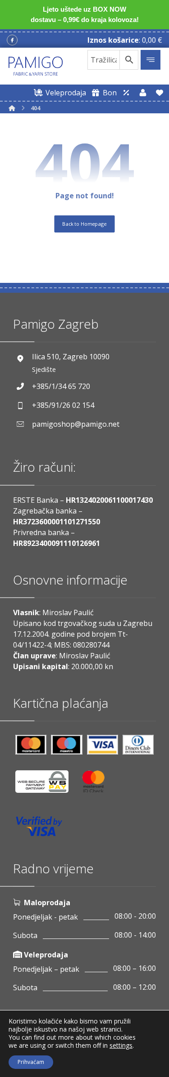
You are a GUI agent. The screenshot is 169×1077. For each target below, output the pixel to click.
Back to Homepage (84, 223)
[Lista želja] (159, 92)
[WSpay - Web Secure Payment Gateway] (46, 785)
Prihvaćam (31, 1062)
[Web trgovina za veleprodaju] (126, 92)
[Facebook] (12, 40)
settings (121, 1045)
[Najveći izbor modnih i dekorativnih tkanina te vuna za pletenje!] (36, 66)
